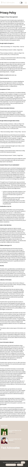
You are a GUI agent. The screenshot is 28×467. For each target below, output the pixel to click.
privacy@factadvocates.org (9, 75)
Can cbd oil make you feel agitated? (15, 439)
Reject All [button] (20, 464)
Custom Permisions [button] (11, 464)
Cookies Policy (17, 462)
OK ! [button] (23, 462)
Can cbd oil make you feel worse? (15, 431)
